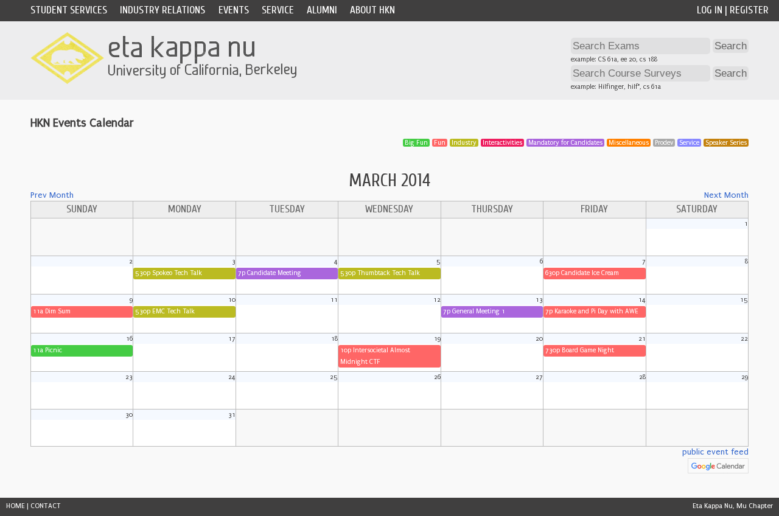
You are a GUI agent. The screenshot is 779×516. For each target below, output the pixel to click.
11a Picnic (47, 350)
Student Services (68, 10)
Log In (709, 10)
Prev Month (52, 195)
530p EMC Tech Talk (165, 311)
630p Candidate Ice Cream (582, 273)
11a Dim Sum (52, 311)
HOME (15, 506)
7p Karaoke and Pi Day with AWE (591, 311)
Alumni (322, 10)
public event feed (715, 452)
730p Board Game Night (579, 350)
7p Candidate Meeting (269, 273)
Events (233, 10)
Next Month (726, 195)
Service (278, 10)
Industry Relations (162, 10)
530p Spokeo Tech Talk (168, 273)
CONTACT (45, 506)
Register (749, 10)
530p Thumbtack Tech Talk (380, 273)
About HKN (372, 10)
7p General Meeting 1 (474, 311)
